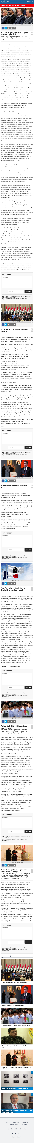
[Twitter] (6, 28)
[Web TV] (30, 2)
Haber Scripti (15, 1137)
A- (32, 34)
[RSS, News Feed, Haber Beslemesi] (18, 1133)
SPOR (25, 1124)
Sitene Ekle (25, 1122)
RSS (22, 1124)
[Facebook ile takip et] (12, 1133)
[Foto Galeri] (32, 2)
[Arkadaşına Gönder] (8, 28)
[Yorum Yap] (14, 28)
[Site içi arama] (21, 1133)
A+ (32, 32)
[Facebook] (3, 28)
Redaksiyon (9, 1122)
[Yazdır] (11, 28)
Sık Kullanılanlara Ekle (14, 1124)
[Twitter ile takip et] (15, 1133)
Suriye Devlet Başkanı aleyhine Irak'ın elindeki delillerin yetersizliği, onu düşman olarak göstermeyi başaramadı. (15, 38)
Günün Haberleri (17, 1122)
